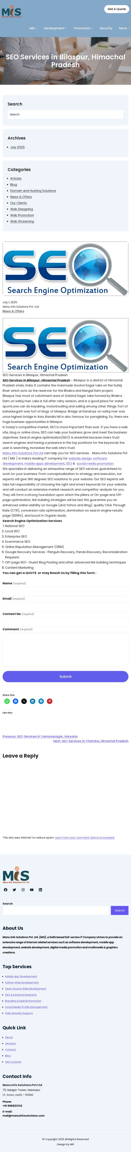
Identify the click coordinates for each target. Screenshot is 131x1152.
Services (10, 1043)
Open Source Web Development (25, 988)
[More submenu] (128, 28)
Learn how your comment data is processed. (85, 838)
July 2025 (17, 147)
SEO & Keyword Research (21, 994)
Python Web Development (22, 982)
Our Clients (18, 203)
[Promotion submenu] (92, 28)
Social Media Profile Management (26, 1007)
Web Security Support (19, 1013)
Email (14, 598)
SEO (69, 463)
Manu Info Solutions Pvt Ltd (23, 453)
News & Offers (21, 197)
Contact (10, 1049)
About (9, 1037)
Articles (15, 178)
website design (80, 458)
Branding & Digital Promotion (23, 1001)
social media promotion (95, 463)
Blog (13, 184)
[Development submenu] (66, 28)
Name (14, 583)
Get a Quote (13, 1062)
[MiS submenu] (36, 28)
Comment (18, 629)
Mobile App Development (21, 976)
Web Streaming (22, 221)
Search (8, 904)
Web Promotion (22, 215)
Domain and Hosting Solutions (33, 191)
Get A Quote (117, 9)
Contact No (18, 614)
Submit (66, 676)
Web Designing (21, 209)
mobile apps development (44, 463)
